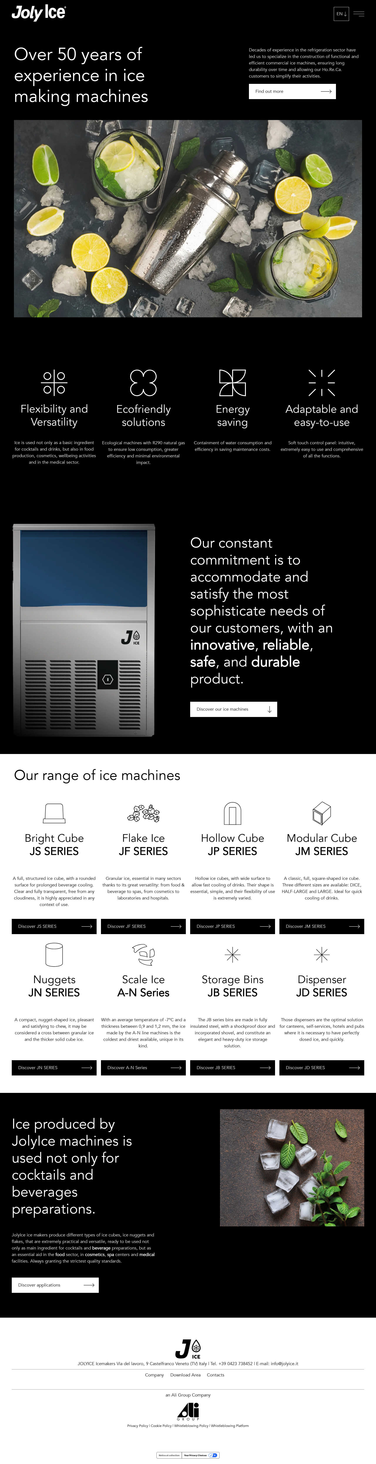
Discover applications (39, 1285)
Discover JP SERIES (216, 926)
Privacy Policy (137, 1425)
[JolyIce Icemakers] (39, 14)
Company (154, 1375)
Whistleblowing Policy (191, 1425)
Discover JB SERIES (216, 1068)
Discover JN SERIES (37, 1068)
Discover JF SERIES (126, 926)
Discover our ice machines (222, 709)
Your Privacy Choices (195, 1455)
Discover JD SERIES (305, 1068)
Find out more (269, 91)
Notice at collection (169, 1455)
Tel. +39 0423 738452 (231, 1364)
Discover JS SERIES (37, 926)
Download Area (185, 1375)
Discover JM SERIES (306, 926)
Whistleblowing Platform (230, 1425)
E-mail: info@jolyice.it (277, 1364)
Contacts (215, 1375)
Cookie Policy (161, 1425)
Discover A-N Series (127, 1068)
